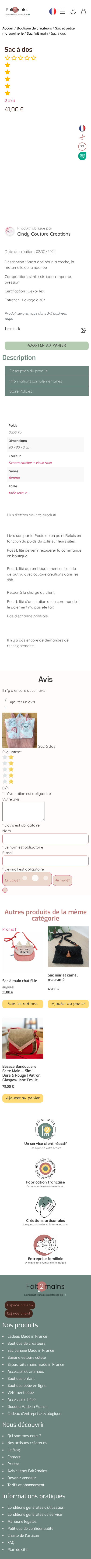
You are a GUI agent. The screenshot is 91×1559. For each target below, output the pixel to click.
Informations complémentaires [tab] (36, 381)
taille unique (18, 493)
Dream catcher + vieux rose (30, 463)
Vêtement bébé (20, 1392)
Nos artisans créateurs (27, 1442)
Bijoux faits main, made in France (35, 1364)
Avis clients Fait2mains (27, 1470)
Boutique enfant (21, 1378)
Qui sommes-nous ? (24, 1435)
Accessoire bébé (21, 1399)
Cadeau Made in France (27, 1336)
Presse (13, 1463)
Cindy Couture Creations (43, 234)
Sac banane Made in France (30, 1350)
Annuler (62, 880)
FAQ (10, 1542)
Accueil (8, 28)
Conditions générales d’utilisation (35, 1507)
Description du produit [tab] (28, 370)
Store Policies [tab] (21, 391)
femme (14, 478)
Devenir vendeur (21, 1477)
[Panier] (83, 11)
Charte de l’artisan (23, 1535)
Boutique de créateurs (34, 28)
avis (10, 100)
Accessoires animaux (25, 1371)
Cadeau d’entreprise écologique (34, 1413)
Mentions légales (22, 1521)
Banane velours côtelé (26, 1357)
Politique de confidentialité (30, 1528)
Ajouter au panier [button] (68, 1004)
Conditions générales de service (34, 1514)
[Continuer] (4, 890)
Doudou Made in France (27, 1406)
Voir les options (23, 1004)
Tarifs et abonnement (25, 1485)
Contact (14, 1456)
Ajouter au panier (46, 345)
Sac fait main (37, 33)
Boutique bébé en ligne (26, 1385)
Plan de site (17, 1549)
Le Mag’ (14, 1449)
